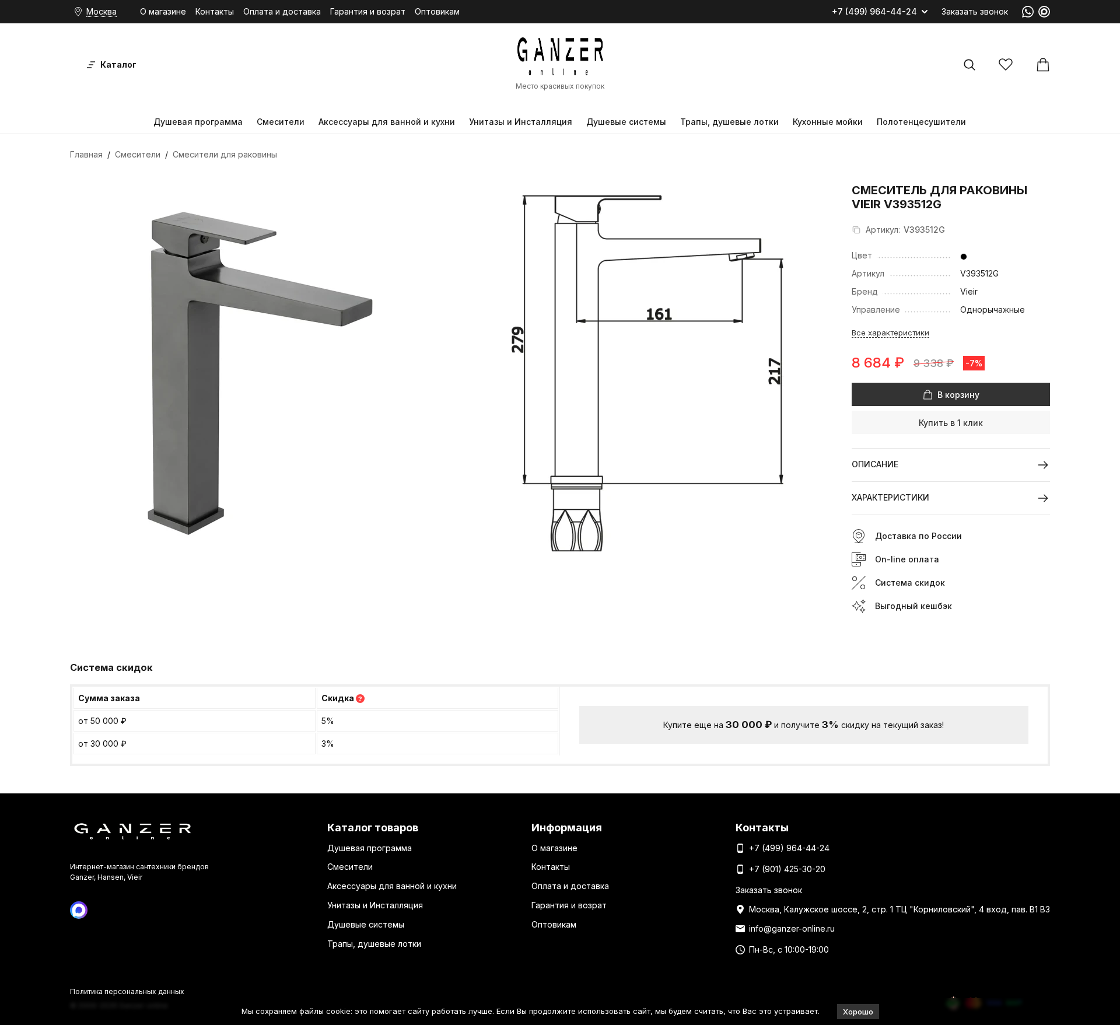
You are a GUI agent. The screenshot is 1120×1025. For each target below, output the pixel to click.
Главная (86, 154)
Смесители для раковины (225, 154)
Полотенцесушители (921, 122)
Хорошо (858, 1011)
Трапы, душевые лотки (729, 122)
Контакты (214, 11)
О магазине (163, 11)
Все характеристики (890, 332)
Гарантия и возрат (367, 11)
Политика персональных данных (127, 991)
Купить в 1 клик (951, 423)
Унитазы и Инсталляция (520, 122)
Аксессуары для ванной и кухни (386, 122)
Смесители (280, 122)
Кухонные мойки (828, 122)
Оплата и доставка (282, 11)
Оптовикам (437, 11)
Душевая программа (198, 122)
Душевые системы (626, 122)
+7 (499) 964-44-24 (874, 11)
